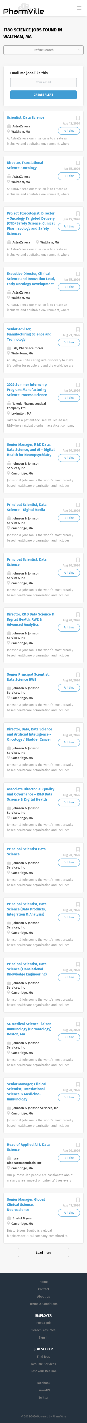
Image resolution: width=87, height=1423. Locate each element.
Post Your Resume (44, 1371)
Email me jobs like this (29, 73)
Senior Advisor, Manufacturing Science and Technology (29, 334)
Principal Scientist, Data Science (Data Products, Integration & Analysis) (27, 909)
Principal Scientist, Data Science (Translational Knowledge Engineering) (27, 969)
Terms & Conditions (44, 1304)
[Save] (78, 119)
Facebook (43, 1383)
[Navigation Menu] (79, 7)
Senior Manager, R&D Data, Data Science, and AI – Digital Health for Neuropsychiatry (31, 449)
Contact (43, 1289)
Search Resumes (43, 1330)
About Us (43, 1296)
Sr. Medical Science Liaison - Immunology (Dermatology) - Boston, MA (30, 1029)
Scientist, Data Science (25, 117)
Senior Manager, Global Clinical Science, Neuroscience (26, 1204)
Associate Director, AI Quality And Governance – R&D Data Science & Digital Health (30, 794)
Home (43, 1282)
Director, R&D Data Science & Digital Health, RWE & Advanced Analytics (30, 619)
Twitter (44, 1398)
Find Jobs (43, 1357)
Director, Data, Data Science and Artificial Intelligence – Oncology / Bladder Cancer (29, 734)
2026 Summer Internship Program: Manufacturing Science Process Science (27, 389)
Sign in (43, 1337)
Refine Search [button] (44, 50)
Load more (43, 1253)
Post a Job (43, 1323)
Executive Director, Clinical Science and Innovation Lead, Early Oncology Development (31, 279)
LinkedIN (43, 1390)
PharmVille (59, 1416)
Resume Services (43, 1364)
